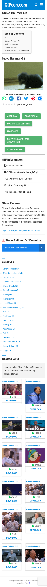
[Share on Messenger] (41, 99)
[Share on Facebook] (20, 99)
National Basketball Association (18, 140)
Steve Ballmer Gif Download (17, 50)
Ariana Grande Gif (10, 286)
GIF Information (11, 44)
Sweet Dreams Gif (10, 290)
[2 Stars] (6, 104)
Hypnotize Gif (8, 298)
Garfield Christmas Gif (12, 281)
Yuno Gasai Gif (9, 328)
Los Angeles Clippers (18, 123)
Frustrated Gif (8, 316)
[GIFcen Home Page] (15, 4)
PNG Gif (6, 333)
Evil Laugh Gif (8, 277)
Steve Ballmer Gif (12, 41)
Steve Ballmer (11, 47)
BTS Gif (6, 311)
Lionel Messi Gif (9, 303)
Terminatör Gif (8, 337)
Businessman (31, 116)
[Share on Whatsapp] (5, 99)
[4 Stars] (12, 104)
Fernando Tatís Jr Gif (11, 341)
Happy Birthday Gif (10, 346)
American (12, 116)
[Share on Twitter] (27, 99)
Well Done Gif (8, 320)
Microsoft (12, 131)
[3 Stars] (9, 104)
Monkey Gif (7, 324)
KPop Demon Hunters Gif (13, 273)
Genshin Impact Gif (11, 268)
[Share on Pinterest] (34, 99)
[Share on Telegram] (12, 99)
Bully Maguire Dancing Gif (13, 307)
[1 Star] (3, 104)
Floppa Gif (7, 350)
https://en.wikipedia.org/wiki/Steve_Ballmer (22, 230)
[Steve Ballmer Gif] (23, 75)
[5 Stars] (14, 104)
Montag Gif (7, 294)
